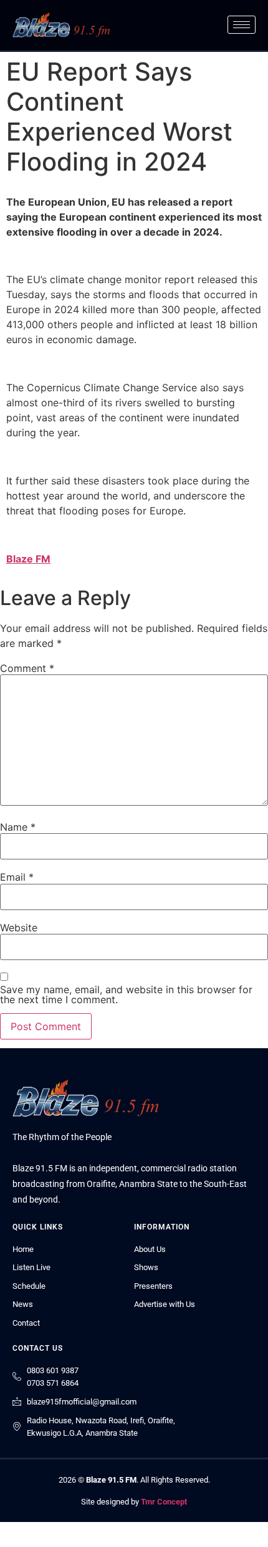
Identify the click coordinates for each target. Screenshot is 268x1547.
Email (17, 877)
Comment (27, 668)
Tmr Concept (164, 1501)
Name (18, 827)
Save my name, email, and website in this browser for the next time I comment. (126, 994)
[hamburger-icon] (241, 25)
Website (18, 928)
